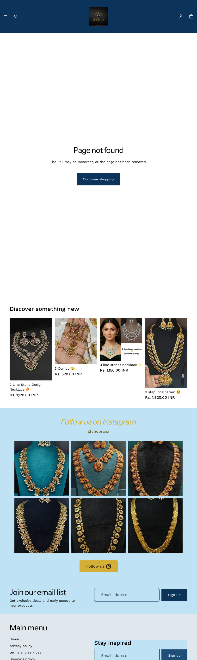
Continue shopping (98, 179)
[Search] (16, 16)
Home (14, 639)
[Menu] (5, 16)
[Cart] (191, 16)
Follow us (95, 566)
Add (93, 357)
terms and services (25, 652)
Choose (48, 373)
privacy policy (21, 646)
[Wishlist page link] (175, 16)
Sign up (174, 595)
